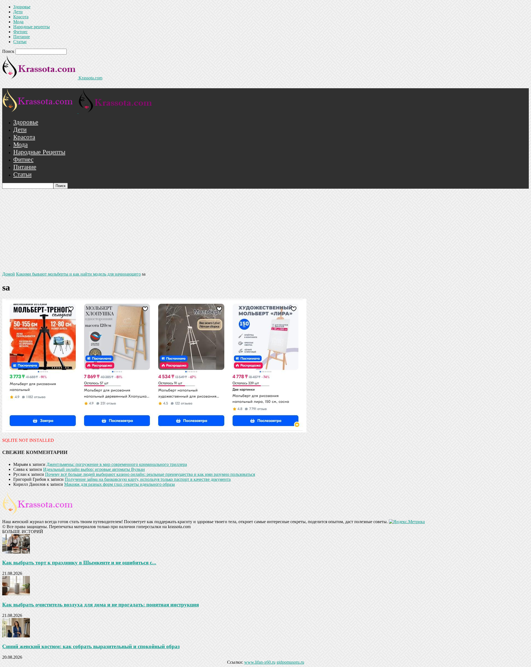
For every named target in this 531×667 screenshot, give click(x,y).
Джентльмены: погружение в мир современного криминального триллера (116, 464)
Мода (18, 21)
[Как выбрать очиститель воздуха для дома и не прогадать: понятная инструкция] (16, 593)
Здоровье (21, 6)
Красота (20, 16)
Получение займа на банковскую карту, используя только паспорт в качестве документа (148, 479)
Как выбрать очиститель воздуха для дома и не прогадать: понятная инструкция (100, 605)
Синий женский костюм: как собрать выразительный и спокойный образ (91, 646)
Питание (21, 36)
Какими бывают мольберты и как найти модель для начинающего (78, 274)
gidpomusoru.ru (290, 662)
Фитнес (20, 31)
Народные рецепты (31, 26)
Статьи (20, 41)
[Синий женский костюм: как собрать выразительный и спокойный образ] (16, 636)
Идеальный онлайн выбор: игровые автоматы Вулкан (94, 469)
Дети (18, 11)
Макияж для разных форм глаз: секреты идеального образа (119, 484)
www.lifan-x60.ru (259, 662)
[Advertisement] (265, 230)
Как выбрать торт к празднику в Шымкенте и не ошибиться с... (79, 562)
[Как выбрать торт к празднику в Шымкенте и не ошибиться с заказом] (16, 552)
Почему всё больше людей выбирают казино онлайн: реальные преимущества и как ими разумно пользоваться (150, 474)
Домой (8, 274)
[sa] (154, 431)
